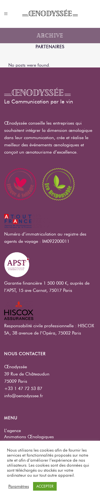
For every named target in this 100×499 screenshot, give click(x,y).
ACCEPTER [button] (44, 486)
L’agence (12, 430)
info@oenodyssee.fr (23, 395)
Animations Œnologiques (29, 436)
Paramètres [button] (18, 486)
